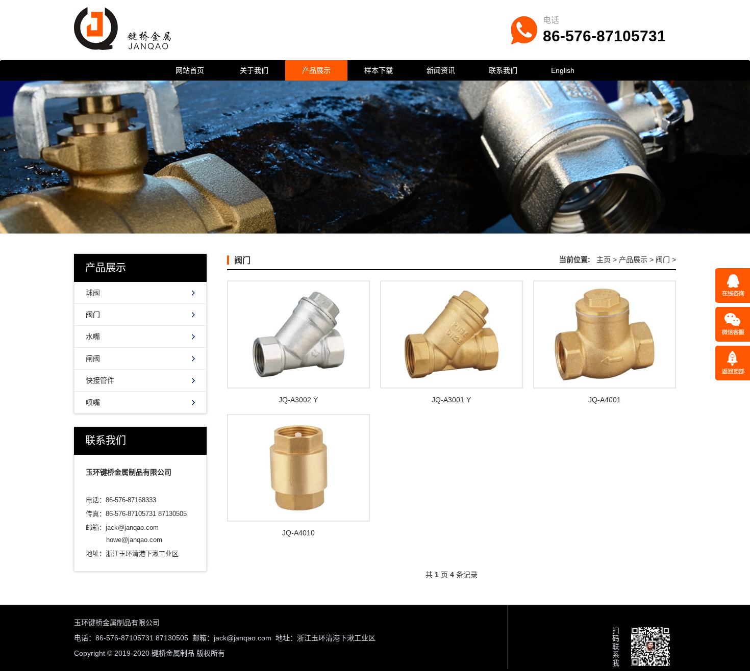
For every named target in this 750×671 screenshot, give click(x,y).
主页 (603, 259)
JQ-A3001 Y (451, 400)
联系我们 (503, 70)
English (562, 70)
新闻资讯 (441, 70)
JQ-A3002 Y (298, 400)
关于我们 (254, 70)
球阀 (93, 293)
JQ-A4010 (298, 533)
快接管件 (100, 380)
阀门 (93, 315)
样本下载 (378, 70)
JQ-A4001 (604, 400)
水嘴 (93, 336)
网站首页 (190, 70)
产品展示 (316, 70)
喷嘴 (93, 402)
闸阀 (93, 358)
